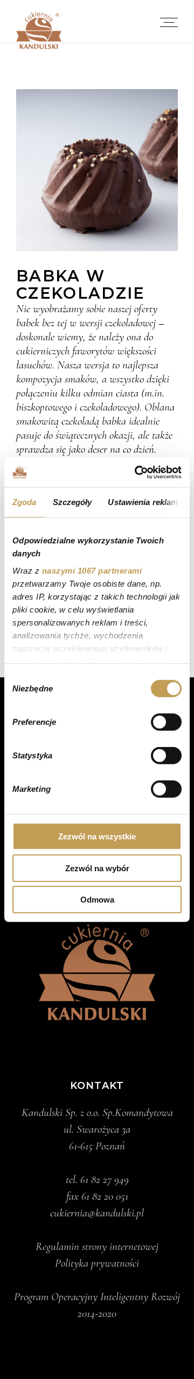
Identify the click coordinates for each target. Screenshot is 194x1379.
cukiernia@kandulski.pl (97, 1213)
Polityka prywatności (97, 1263)
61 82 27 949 (104, 1179)
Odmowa (97, 899)
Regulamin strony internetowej (97, 1246)
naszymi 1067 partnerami (92, 570)
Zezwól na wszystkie (97, 836)
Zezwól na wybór (97, 867)
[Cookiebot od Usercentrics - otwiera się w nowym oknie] (137, 472)
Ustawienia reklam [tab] (143, 502)
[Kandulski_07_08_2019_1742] (97, 170)
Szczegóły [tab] (72, 502)
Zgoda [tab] (24, 502)
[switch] (166, 722)
